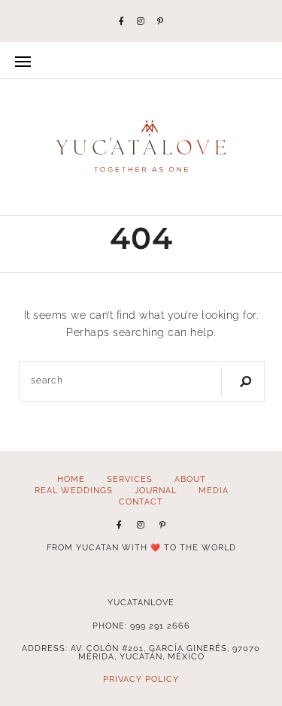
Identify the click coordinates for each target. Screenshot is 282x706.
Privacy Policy (141, 678)
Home (71, 478)
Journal (156, 490)
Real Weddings (74, 490)
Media (214, 490)
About (190, 478)
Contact (141, 501)
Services (130, 478)
